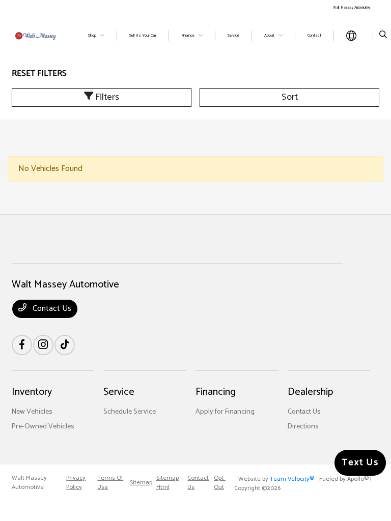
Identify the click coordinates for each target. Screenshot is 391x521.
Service (118, 392)
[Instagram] (43, 345)
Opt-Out (220, 483)
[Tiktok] (64, 345)
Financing (216, 392)
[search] (383, 36)
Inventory (32, 392)
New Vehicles (32, 412)
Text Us (360, 462)
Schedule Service (129, 412)
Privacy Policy (76, 483)
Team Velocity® (292, 479)
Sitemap (141, 482)
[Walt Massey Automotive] (39, 35)
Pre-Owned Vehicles (43, 426)
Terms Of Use (110, 483)
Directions (303, 426)
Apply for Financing (225, 412)
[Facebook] (22, 345)
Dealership (310, 392)
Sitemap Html (167, 483)
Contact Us (51, 308)
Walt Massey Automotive (29, 483)
